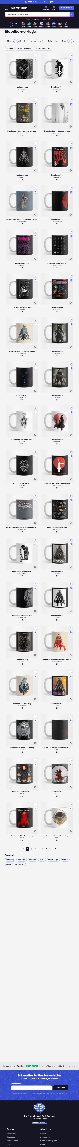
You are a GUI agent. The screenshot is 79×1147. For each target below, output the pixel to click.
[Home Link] (19, 8)
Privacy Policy (35, 1093)
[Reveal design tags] (35, 82)
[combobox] (37, 14)
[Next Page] (55, 849)
